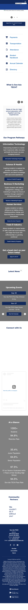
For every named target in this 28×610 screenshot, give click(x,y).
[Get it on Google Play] (14, 592)
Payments (13, 37)
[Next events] (25, 314)
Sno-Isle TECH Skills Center (9, 408)
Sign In (14, 553)
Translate (23, 4)
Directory (13, 69)
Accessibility (14, 550)
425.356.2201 (15, 539)
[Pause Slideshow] (21, 270)
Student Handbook (14, 56)
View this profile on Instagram (10, 390)
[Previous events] (3, 314)
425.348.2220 (16, 537)
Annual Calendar (16, 63)
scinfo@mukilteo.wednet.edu (15, 540)
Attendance (14, 50)
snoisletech (19, 408)
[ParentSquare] (14, 589)
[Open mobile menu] (25, 2)
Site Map (14, 548)
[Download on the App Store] (14, 596)
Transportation (15, 43)
